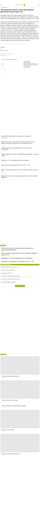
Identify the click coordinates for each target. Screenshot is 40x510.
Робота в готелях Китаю (8, 430)
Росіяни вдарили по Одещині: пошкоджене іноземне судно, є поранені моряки (20, 154)
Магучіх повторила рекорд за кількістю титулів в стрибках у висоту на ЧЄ (20, 170)
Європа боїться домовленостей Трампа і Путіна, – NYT (15, 165)
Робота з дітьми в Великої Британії (11, 454)
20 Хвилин (2, 47)
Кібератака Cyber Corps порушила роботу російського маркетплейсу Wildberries (19, 176)
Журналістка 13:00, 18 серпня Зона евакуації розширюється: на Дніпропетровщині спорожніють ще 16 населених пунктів (18, 142)
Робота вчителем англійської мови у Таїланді (14, 406)
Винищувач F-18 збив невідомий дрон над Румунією (15, 160)
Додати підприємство (20, 285)
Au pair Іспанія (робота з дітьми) (10, 376)
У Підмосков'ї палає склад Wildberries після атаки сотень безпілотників (16, 148)
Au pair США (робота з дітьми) (10, 400)
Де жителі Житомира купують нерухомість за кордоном (16, 136)
